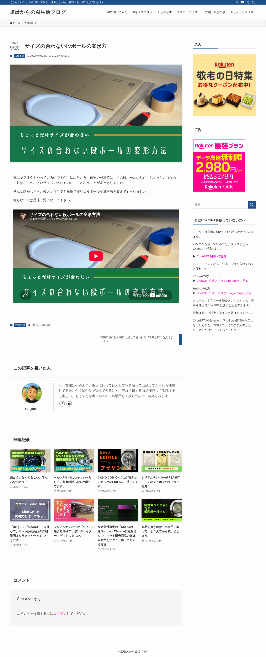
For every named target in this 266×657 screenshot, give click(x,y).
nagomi (31, 409)
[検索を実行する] (252, 205)
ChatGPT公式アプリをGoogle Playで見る (224, 293)
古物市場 (19, 56)
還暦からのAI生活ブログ (38, 12)
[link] (62, 403)
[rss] (248, 2)
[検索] (253, 2)
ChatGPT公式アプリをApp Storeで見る (222, 280)
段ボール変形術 (41, 325)
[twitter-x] (237, 2)
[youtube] (242, 2)
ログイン (59, 613)
